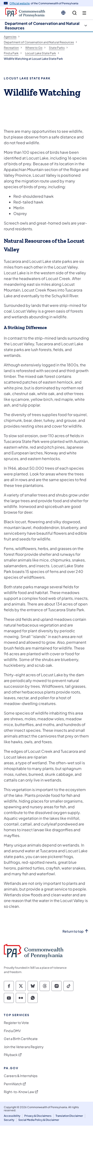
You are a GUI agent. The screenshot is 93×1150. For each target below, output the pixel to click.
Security (9, 1119)
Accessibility (12, 1115)
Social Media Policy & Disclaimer (38, 1119)
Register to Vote (16, 1023)
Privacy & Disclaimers (38, 1115)
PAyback (11, 1055)
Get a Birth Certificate (21, 1039)
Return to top (72, 931)
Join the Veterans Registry (24, 1047)
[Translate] (63, 13)
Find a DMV (12, 1031)
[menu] (84, 13)
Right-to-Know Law (19, 1092)
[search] (74, 13)
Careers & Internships (20, 1076)
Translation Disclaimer (69, 1115)
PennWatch (13, 1084)
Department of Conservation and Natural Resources (42, 25)
